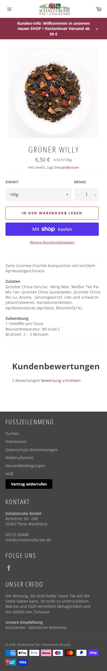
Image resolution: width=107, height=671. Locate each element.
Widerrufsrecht (19, 457)
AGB (9, 473)
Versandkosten (66, 167)
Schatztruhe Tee (28, 644)
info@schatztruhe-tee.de (28, 539)
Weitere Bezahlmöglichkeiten (52, 242)
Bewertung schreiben (61, 380)
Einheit (12, 182)
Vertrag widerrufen (29, 484)
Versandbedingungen (25, 465)
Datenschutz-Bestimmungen (31, 449)
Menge (80, 182)
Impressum (15, 441)
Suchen (12, 433)
